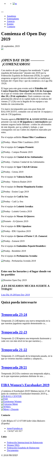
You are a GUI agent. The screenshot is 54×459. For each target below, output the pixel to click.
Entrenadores (13, 18)
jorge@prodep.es (14, 428)
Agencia (11, 21)
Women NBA (13, 445)
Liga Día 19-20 (8, 294)
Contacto (11, 26)
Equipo (10, 24)
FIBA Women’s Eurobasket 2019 (25, 385)
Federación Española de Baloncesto (23, 447)
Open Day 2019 (22, 294)
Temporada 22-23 (14, 332)
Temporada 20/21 (14, 367)
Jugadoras (11, 16)
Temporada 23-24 (14, 314)
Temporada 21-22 (14, 350)
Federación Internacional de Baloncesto (25, 442)
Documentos (12, 450)
